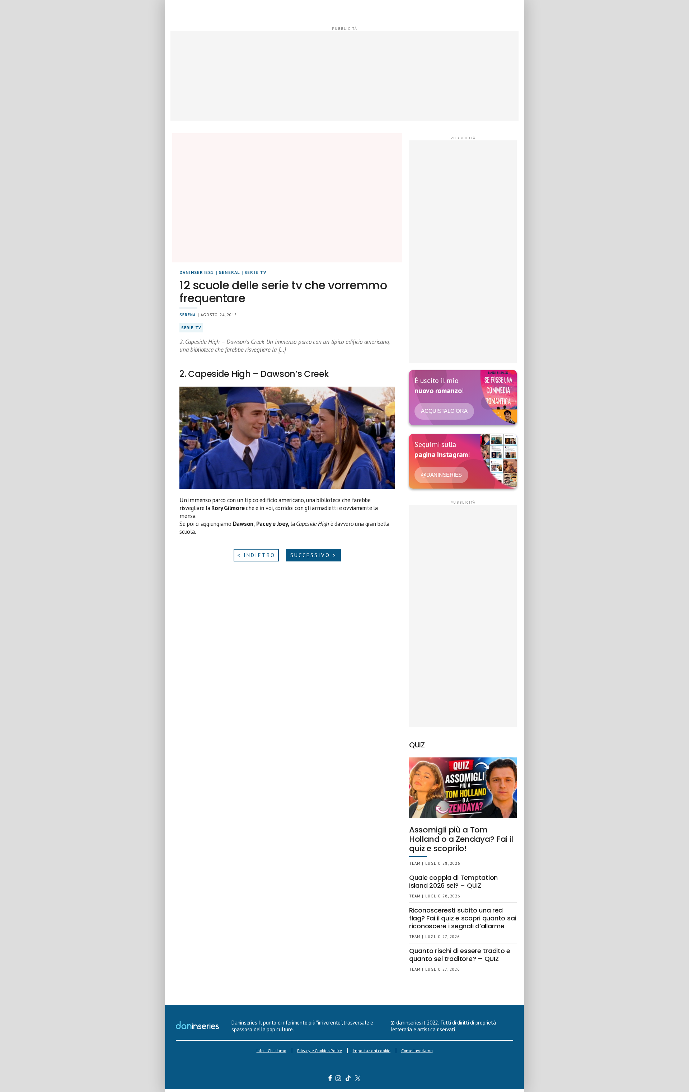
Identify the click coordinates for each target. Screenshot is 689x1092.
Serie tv (255, 272)
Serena (187, 314)
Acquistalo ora (444, 411)
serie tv (191, 327)
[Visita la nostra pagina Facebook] (330, 1079)
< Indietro (256, 555)
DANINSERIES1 (196, 272)
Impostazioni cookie (371, 1050)
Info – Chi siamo (271, 1050)
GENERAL (229, 272)
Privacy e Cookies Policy (319, 1050)
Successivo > (313, 555)
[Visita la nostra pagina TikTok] (348, 1079)
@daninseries (441, 475)
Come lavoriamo (417, 1050)
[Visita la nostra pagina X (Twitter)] (358, 1079)
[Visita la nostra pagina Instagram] (339, 1079)
